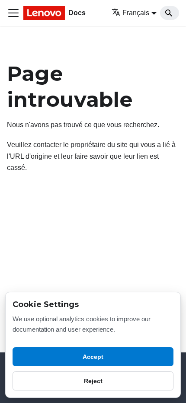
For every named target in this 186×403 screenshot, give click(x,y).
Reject (93, 380)
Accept (93, 356)
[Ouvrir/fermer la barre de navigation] (13, 12)
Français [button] (135, 12)
